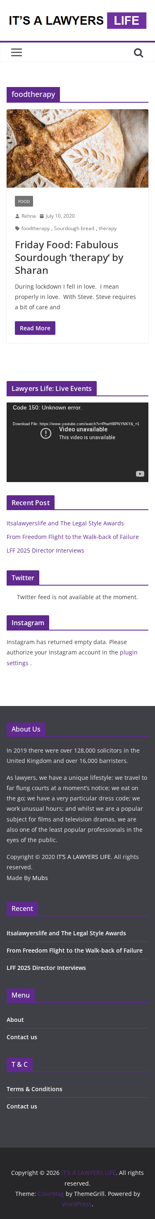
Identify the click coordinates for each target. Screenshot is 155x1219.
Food (24, 201)
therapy (108, 228)
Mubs (40, 878)
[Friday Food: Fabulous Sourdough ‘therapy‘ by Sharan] (77, 148)
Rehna (28, 215)
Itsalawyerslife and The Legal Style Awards (65, 523)
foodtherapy (35, 228)
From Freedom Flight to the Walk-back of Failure (73, 537)
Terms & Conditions (34, 1089)
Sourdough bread (74, 228)
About (15, 1020)
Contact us (22, 1037)
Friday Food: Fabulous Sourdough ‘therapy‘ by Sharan (69, 257)
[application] (77, 442)
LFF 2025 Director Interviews (45, 550)
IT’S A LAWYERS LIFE (84, 857)
